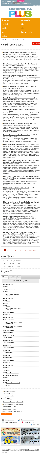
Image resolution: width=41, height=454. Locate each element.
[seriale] (10, 28)
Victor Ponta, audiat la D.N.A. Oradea (16, 188)
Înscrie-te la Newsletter (11, 422)
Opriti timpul (9, 380)
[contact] (10, 36)
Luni (18, 277)
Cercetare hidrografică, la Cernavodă (13, 402)
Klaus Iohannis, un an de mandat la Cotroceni (19, 202)
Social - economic (31, 54)
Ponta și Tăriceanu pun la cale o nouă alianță (18, 86)
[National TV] (10, 435)
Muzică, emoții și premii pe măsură (12, 411)
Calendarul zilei (8, 393)
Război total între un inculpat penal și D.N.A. (18, 123)
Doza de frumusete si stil (13, 383)
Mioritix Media (25, 450)
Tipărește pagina (9, 420)
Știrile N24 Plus (15, 39)
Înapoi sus (36, 424)
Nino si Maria (9, 332)
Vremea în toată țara (9, 396)
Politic (22, 65)
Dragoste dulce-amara (12, 373)
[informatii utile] (30, 32)
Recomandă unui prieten (27, 420)
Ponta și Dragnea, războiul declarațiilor (16, 135)
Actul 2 (8, 385)
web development (14, 450)
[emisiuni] (10, 24)
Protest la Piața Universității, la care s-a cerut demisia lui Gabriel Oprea (18, 217)
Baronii (22, 1)
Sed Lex (8, 345)
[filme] (30, 24)
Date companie (36, 5)
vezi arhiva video (6, 414)
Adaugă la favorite (29, 422)
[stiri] (30, 28)
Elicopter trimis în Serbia (9, 406)
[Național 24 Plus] (20, 12)
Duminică (12, 277)
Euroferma (9, 337)
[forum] (10, 32)
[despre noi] (10, 20)
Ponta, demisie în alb (10, 144)
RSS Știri (37, 43)
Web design (5, 450)
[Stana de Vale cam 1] (30, 435)
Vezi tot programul (27, 3)
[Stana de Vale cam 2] (30, 444)
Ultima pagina (33, 250)
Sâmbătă (4, 277)
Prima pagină (8, 39)
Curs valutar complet (9, 391)
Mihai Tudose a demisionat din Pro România (18, 64)
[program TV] (30, 20)
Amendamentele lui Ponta (12, 109)
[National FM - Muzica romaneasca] (10, 444)
